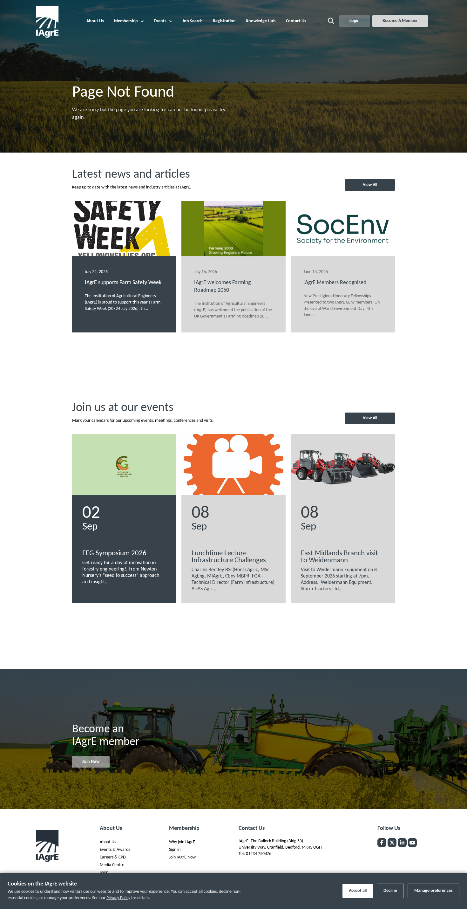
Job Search (192, 21)
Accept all (358, 890)
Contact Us (296, 21)
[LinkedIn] (402, 842)
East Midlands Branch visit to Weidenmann (339, 557)
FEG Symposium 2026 (114, 553)
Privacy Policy (118, 898)
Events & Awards (115, 849)
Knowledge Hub (261, 21)
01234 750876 (258, 853)
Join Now (90, 761)
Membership (126, 21)
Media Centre (112, 865)
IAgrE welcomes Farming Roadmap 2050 (222, 286)
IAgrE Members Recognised (334, 283)
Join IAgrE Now (182, 857)
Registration (224, 21)
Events (160, 21)
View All (370, 184)
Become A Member (400, 20)
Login (354, 20)
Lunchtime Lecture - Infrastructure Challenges (229, 557)
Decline (390, 890)
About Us (95, 21)
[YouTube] (412, 842)
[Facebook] (381, 842)
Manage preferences (433, 890)
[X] (392, 842)
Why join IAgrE (182, 842)
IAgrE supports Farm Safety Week (123, 283)
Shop (104, 872)
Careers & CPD (113, 857)
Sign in (174, 849)
